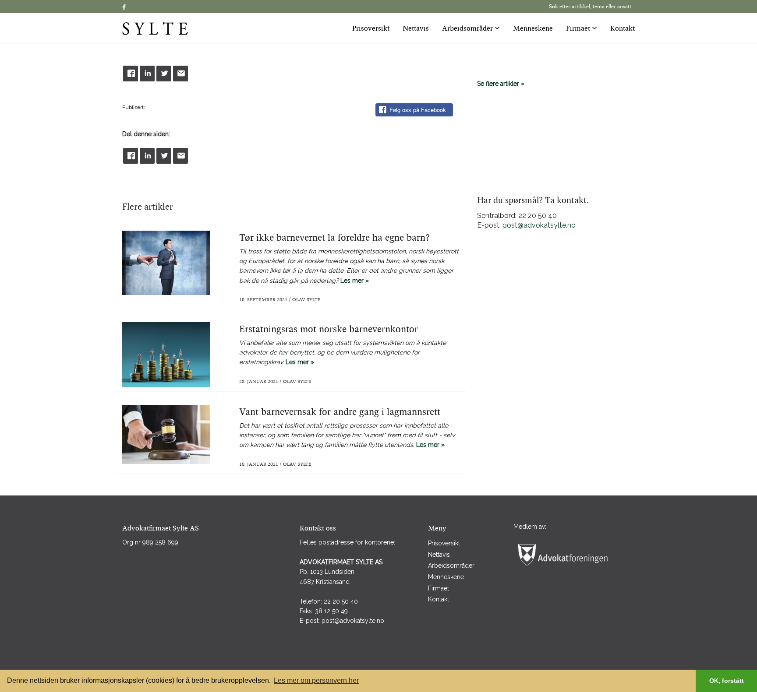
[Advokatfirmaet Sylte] (181, 28)
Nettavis (416, 28)
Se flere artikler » (500, 83)
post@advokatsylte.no (539, 225)
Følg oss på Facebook (417, 109)
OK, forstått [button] (726, 680)
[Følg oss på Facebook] (124, 8)
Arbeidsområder (468, 28)
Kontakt (622, 28)
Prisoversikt (370, 28)
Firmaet (579, 28)
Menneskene (533, 28)
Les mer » (349, 267)
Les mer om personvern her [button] (316, 680)
